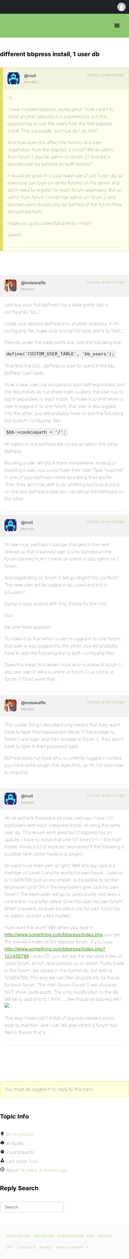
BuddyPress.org (70, 1236)
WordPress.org (18, 1236)
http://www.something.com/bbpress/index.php (53, 934)
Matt (90, 1236)
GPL (9, 1247)
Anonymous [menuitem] (121, 7)
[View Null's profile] (14, 78)
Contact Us (26, 1247)
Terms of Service (69, 1247)
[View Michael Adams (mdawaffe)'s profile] (10, 285)
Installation (23, 1134)
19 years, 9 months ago (105, 75)
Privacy (46, 1247)
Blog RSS (105, 1236)
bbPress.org (10, 26)
